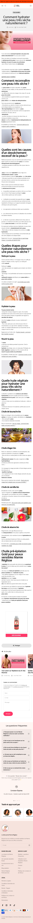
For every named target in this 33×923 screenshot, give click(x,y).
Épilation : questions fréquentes (23, 855)
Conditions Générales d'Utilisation (7, 892)
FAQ (19, 868)
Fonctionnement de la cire (7, 864)
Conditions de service (18, 686)
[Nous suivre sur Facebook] (3, 905)
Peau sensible (16, 12)
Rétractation (5, 900)
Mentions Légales (6, 880)
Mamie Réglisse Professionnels (6, 871)
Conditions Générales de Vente (8, 884)
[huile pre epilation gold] (16, 624)
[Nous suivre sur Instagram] (6, 905)
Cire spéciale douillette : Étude (8, 859)
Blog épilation (5, 868)
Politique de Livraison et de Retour (24, 871)
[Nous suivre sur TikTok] (14, 905)
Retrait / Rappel (6, 888)
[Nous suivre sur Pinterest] (10, 905)
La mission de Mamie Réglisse (7, 855)
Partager (17, 645)
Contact (20, 865)
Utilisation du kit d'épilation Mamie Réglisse (22, 860)
